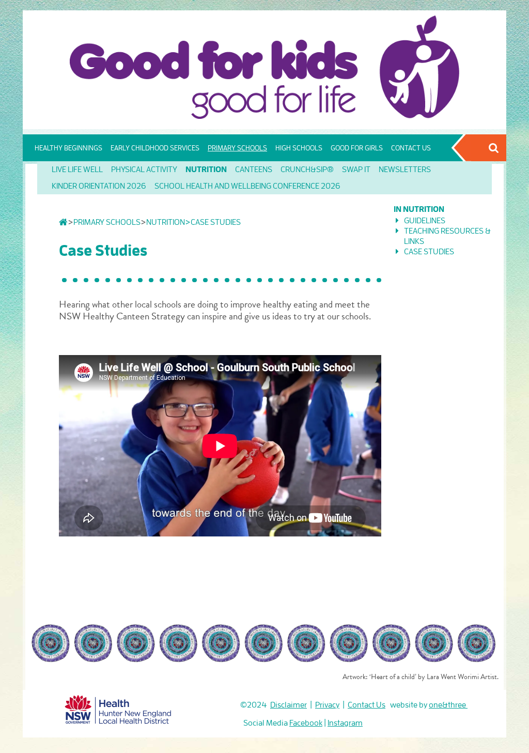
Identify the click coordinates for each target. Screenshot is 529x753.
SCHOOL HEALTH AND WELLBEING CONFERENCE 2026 (247, 186)
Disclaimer (288, 705)
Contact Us (366, 705)
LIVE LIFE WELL (77, 169)
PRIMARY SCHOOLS (237, 147)
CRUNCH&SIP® (307, 169)
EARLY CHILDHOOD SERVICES (155, 147)
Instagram (345, 723)
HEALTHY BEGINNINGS (68, 147)
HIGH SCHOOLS (298, 147)
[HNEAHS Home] (118, 707)
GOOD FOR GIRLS (357, 147)
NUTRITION (206, 169)
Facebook (305, 723)
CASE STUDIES (429, 252)
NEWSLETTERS (405, 169)
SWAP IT (356, 169)
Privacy (327, 705)
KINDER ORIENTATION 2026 (99, 186)
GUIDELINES (424, 221)
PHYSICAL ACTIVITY (144, 169)
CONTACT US (411, 147)
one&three (448, 705)
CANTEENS (253, 169)
